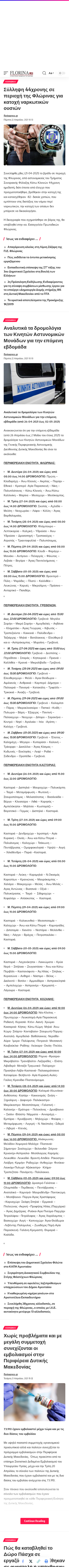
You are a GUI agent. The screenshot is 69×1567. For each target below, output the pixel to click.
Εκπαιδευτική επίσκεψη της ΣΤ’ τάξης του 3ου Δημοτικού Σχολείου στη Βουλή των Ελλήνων (32, 271)
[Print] (46, 1561)
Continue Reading (34, 1521)
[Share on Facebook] (23, 1561)
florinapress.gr (11, 115)
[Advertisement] (34, 34)
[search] (44, 73)
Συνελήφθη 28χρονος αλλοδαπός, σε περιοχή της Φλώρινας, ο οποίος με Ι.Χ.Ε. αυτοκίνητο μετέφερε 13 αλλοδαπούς (30, 1307)
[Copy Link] (38, 1561)
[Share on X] (31, 1561)
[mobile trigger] (7, 73)
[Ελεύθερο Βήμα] (21, 73)
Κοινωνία (11, 81)
